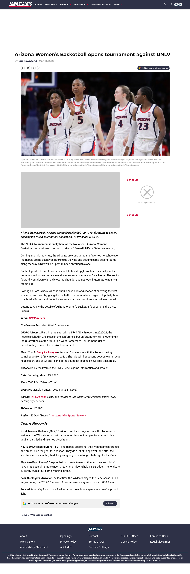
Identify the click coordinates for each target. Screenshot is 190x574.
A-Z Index (66, 547)
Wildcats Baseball (101, 4)
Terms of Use (97, 541)
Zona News (51, 4)
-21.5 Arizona (38, 396)
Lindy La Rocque (47, 352)
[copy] (39, 68)
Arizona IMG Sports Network (69, 415)
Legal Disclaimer (160, 541)
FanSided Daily (159, 536)
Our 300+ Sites (129, 536)
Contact (93, 536)
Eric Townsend (27, 61)
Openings (65, 536)
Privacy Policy (68, 541)
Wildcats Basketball (41, 515)
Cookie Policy (129, 541)
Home (24, 515)
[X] (165, 4)
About (38, 4)
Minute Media (21, 555)
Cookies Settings (99, 547)
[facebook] (171, 4)
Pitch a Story (27, 541)
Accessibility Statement (34, 547)
